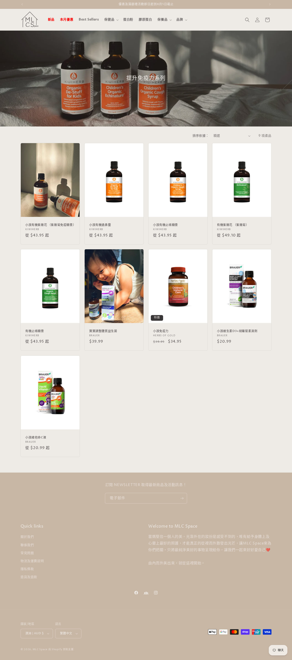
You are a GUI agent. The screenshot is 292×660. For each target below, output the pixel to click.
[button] (111, 19)
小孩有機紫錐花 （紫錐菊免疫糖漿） (50, 225)
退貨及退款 (29, 577)
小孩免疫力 (161, 331)
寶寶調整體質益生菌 (103, 331)
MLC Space (40, 649)
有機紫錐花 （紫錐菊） (233, 225)
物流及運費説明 (32, 561)
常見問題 (27, 553)
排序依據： (201, 136)
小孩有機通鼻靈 (100, 225)
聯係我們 (27, 545)
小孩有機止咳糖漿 (165, 225)
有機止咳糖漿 (34, 331)
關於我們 (27, 537)
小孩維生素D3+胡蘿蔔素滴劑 (237, 331)
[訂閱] (182, 498)
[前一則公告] (22, 4)
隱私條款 (27, 569)
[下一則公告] (270, 4)
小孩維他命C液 (35, 437)
